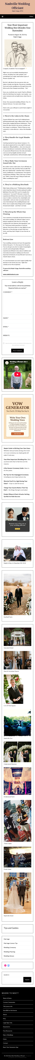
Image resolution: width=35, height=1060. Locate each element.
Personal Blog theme (21, 1057)
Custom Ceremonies (9, 1002)
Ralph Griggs (17, 37)
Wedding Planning (9, 952)
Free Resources (7, 1031)
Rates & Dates (7, 998)
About (5, 1014)
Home (5, 1039)
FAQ (4, 1018)
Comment (7, 292)
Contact (5, 1043)
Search (6, 975)
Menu (31, 16)
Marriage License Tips (11, 943)
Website (6, 335)
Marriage (7, 939)
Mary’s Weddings (8, 1035)
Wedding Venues (9, 956)
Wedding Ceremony (10, 947)
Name (6, 318)
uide (22, 468)
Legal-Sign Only (7, 1023)
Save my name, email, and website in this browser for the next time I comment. (18, 344)
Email (6, 327)
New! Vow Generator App (10, 1047)
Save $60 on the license (10, 1010)
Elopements (6, 1027)
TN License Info (7, 1006)
